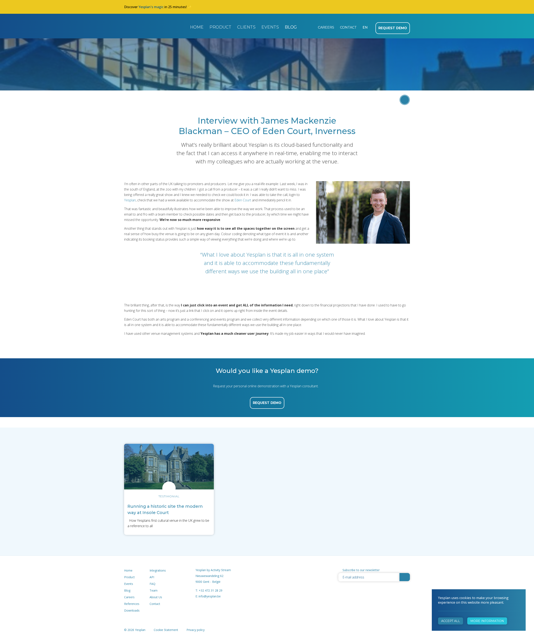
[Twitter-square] (279, 570)
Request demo (392, 28)
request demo (267, 403)
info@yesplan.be (210, 596)
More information (487, 621)
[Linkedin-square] (289, 570)
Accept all (450, 621)
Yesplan (148, 25)
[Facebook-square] (269, 570)
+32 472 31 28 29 (210, 590)
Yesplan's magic (151, 7)
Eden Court (242, 200)
